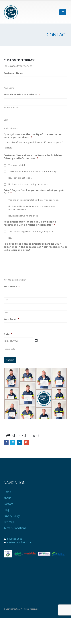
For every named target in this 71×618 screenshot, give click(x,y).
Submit (10, 360)
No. (10, 237)
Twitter (12, 442)
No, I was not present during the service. (28, 184)
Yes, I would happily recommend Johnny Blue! (31, 231)
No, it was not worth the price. (23, 215)
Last (6, 312)
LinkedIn (19, 442)
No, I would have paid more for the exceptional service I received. (32, 208)
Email (26, 442)
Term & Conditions (15, 528)
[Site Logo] (11, 12)
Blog (6, 510)
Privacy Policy (12, 516)
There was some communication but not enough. (33, 171)
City (6, 120)
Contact (8, 504)
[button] (62, 12)
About (7, 498)
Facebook (6, 442)
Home (7, 492)
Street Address (11, 107)
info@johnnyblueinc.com (19, 542)
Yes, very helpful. (16, 165)
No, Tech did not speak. (20, 177)
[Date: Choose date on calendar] (36, 340)
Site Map (9, 522)
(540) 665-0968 (14, 538)
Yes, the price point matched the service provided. (33, 199)
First (6, 299)
